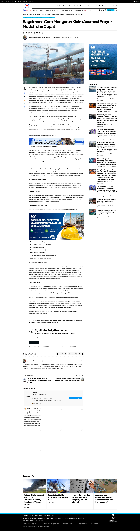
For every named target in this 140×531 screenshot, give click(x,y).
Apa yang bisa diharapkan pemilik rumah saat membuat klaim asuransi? (104, 498)
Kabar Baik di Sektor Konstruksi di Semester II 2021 (58, 497)
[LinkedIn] (83, 361)
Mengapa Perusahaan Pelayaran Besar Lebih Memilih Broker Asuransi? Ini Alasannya (106, 201)
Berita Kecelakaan (84, 5)
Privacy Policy (21, 1)
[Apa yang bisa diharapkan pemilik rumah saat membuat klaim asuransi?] (105, 486)
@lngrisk (35, 392)
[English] (86, 10)
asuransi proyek (78, 320)
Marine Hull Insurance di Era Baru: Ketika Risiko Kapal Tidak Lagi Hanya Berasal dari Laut (106, 212)
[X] (101, 10)
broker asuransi (39, 100)
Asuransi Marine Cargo (94, 5)
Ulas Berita (76, 5)
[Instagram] (81, 361)
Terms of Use (30, 1)
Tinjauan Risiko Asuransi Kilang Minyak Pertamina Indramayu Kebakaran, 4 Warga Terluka (34, 500)
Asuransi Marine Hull (102, 205)
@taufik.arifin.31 (61, 368)
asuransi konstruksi (40, 320)
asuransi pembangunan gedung (65, 320)
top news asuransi (54, 322)
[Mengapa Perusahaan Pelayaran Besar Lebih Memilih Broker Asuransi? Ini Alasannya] (92, 201)
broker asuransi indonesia (43, 322)
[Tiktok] (105, 10)
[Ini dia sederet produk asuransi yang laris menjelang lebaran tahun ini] (82, 486)
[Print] (42, 33)
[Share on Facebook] (24, 33)
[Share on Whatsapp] (29, 33)
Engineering (39, 17)
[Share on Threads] (34, 33)
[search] (116, 10)
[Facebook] (99, 10)
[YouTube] (103, 10)
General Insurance (49, 17)
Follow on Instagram (76, 398)
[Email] (37, 33)
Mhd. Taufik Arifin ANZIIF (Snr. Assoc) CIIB (40, 37)
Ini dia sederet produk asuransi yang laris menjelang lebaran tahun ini (81, 498)
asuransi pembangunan (51, 320)
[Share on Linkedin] (32, 33)
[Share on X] (26, 33)
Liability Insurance (104, 5)
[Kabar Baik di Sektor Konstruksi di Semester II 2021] (58, 486)
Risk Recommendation (67, 5)
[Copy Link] (40, 33)
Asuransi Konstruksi (113, 5)
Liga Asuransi (33, 87)
